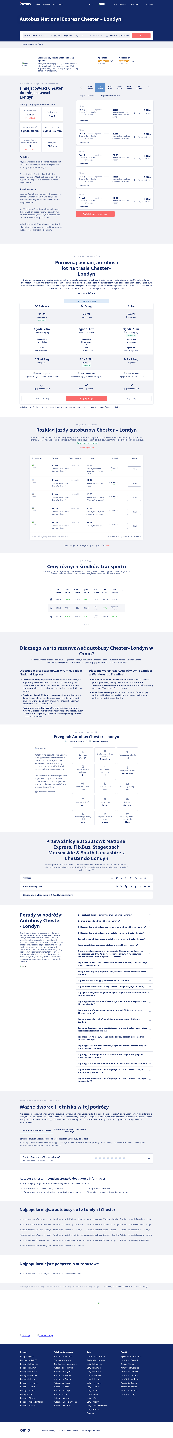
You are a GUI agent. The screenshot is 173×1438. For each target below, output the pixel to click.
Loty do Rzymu (94, 1368)
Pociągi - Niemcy (27, 1386)
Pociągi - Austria (27, 1405)
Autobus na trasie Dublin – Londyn (68, 1245)
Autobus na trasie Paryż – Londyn (68, 1224)
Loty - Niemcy (93, 1386)
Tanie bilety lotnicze (96, 1360)
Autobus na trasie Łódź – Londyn (67, 1229)
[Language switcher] (103, 4)
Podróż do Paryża (129, 1386)
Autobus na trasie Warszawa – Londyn (37, 1219)
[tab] (86, 95)
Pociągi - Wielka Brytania (31, 1402)
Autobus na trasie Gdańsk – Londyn (35, 1229)
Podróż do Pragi (128, 1394)
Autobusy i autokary (63, 1352)
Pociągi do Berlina (28, 1375)
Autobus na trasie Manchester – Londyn (71, 1273)
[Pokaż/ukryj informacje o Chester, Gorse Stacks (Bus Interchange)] (149, 1158)
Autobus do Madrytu (63, 1368)
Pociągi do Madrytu (29, 1364)
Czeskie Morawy (128, 1364)
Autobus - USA (60, 1394)
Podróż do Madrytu (130, 1379)
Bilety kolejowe (27, 1356)
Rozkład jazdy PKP (28, 1360)
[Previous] (51, 591)
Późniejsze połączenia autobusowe (123, 536)
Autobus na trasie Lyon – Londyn (134, 1240)
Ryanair (90, 1413)
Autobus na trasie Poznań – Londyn (135, 1224)
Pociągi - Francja (27, 1390)
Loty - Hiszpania (94, 1383)
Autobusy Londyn (91, 1286)
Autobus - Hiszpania (63, 1356)
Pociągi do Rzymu (28, 1368)
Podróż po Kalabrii (129, 1375)
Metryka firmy (48, 1430)
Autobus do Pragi (62, 1383)
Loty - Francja (93, 1390)
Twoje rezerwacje (119, 4)
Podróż (124, 1352)
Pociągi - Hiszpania (29, 1383)
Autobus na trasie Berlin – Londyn (101, 1229)
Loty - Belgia (92, 1394)
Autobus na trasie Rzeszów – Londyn (136, 1235)
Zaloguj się (149, 4)
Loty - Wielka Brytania (97, 1405)
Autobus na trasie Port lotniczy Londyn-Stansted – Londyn (79, 1235)
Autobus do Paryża (62, 1375)
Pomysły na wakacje (130, 1368)
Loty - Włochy (93, 1402)
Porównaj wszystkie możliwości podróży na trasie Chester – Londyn (51, 1192)
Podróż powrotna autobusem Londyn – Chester (42, 1188)
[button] (81, 35)
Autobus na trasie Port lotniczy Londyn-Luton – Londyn (44, 1245)
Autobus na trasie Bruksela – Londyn (36, 1240)
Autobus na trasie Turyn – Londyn (101, 1240)
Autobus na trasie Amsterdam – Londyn (70, 1240)
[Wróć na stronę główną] (27, 4)
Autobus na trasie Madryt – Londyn (35, 1224)
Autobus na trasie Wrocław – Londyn (102, 1219)
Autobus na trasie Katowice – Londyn (102, 1224)
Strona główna (26, 1286)
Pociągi (37, 4)
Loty (54, 4)
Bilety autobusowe (62, 1360)
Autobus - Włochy (62, 1398)
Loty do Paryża (94, 1371)
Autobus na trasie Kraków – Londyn (69, 1219)
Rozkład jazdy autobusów (65, 1364)
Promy (61, 4)
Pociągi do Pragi (27, 1379)
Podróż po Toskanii (129, 1360)
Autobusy (46, 4)
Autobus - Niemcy (62, 1386)
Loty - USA (91, 1398)
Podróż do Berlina (129, 1390)
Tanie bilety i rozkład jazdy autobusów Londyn (107, 1192)
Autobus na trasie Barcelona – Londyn (137, 1219)
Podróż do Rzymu (129, 1383)
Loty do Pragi (93, 1379)
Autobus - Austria (62, 1405)
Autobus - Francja (62, 1390)
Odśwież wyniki (85, 447)
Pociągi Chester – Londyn (98, 1188)
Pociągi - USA (26, 1394)
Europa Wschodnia (129, 1371)
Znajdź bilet (30, 118)
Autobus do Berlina (62, 1379)
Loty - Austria (93, 1409)
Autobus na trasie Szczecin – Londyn (102, 1235)
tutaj (107, 545)
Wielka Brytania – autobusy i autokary (64, 1286)
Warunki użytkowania (68, 1430)
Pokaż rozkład (30, 149)
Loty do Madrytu (94, 1364)
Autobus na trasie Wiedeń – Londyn (35, 1235)
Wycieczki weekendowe (131, 1356)
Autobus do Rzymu (62, 1371)
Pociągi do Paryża (28, 1371)
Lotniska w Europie (96, 1356)
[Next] (148, 87)
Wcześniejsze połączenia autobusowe (51, 536)
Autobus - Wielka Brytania (65, 1402)
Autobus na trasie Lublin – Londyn (135, 1229)
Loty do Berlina (94, 1375)
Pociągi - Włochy (27, 1398)
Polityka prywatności (91, 1430)
